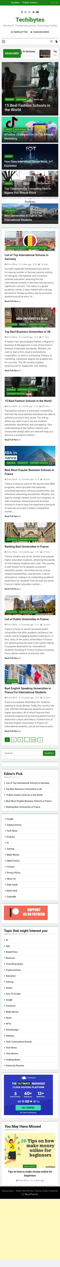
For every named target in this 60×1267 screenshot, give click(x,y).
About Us (11, 878)
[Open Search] (51, 41)
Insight (8, 129)
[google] (33, 12)
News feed (12, 890)
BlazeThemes (31, 1194)
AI (8, 842)
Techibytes (30, 19)
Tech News (12, 831)
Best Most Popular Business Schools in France (27, 3)
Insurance (10, 1006)
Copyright (11, 896)
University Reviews (37, 248)
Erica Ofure (12, 264)
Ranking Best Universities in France (27, 546)
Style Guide (12, 884)
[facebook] (22, 12)
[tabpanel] (30, 1157)
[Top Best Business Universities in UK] (39, 55)
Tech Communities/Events (19, 1041)
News (9, 1017)
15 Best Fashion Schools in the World (28, 401)
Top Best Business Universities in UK (28, 331)
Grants (9, 988)
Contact (10, 866)
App (8, 946)
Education (21, 99)
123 (33, 740)
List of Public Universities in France (27, 619)
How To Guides (13, 994)
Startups (10, 1035)
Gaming (10, 849)
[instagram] (25, 12)
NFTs (8, 1023)
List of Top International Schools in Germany (27, 783)
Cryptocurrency (14, 825)
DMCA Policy (13, 861)
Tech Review (12, 1053)
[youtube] (37, 12)
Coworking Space (14, 964)
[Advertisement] (30, 1229)
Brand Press (12, 952)
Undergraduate (13, 1059)
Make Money (20, 129)
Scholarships (12, 1029)
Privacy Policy (13, 872)
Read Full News (11, 301)
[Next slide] (56, 2)
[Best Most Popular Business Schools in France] (30, 89)
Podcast (11, 837)
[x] (29, 12)
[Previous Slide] (52, 2)
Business (10, 99)
